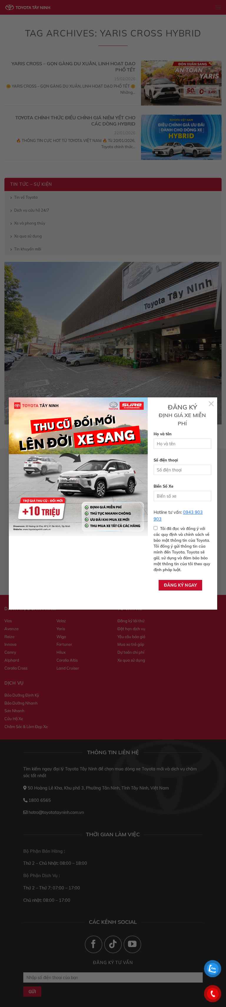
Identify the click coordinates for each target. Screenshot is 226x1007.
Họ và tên (163, 433)
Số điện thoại (166, 460)
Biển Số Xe (163, 486)
